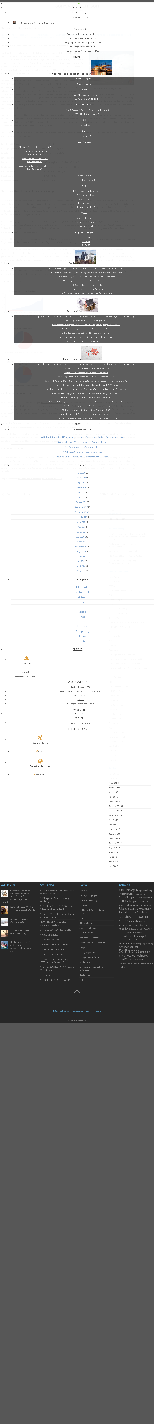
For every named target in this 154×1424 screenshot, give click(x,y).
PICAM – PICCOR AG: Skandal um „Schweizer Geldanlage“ (53, 923)
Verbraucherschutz (135, 959)
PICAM (150, 929)
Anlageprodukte (82, 587)
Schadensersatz (128, 947)
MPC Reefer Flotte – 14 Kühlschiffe (53, 949)
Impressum (83, 905)
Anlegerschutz (125, 893)
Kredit (146, 925)
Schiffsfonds (129, 951)
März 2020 (81, 472)
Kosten (82, 980)
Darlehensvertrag (139, 904)
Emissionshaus (82, 597)
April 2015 (81, 522)
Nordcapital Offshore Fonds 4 (51, 954)
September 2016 (81, 507)
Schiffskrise (145, 951)
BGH (121, 901)
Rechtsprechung (82, 631)
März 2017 (81, 497)
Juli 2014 (81, 556)
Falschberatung (127, 908)
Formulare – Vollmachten (89, 937)
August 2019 (81, 482)
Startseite (83, 890)
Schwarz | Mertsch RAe (76, 1020)
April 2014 (81, 566)
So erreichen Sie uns (87, 928)
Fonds (82, 607)
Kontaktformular (86, 932)
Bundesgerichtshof (134, 901)
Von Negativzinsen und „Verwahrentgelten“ (82, 447)
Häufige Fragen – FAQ (87, 952)
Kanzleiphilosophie (86, 962)
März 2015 (81, 526)
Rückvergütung (140, 944)
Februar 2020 (81, 477)
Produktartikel (82, 626)
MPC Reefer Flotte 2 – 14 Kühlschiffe (54, 944)
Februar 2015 (81, 531)
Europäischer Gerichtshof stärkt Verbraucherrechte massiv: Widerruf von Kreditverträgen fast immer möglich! (82, 437)
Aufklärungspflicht (139, 894)
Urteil (122, 959)
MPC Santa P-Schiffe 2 (49, 934)
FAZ (83, 621)
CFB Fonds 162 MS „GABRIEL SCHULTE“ (56, 930)
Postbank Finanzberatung (135, 932)
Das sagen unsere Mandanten (90, 957)
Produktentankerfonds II (128, 939)
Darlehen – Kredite (82, 592)
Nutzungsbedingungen (88, 895)
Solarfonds (122, 956)
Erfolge (82, 602)
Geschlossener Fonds (134, 918)
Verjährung (128, 963)
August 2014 (81, 551)
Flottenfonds (132, 913)
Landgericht (135, 929)
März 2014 (81, 571)
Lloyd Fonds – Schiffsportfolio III (53, 975)
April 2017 (81, 492)
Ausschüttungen (127, 897)
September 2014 (81, 546)
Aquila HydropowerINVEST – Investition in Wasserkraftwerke (82, 442)
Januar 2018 (81, 487)
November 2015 (81, 512)
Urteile (82, 641)
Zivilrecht (123, 967)
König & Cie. (125, 928)
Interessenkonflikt (133, 925)
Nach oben (77, 993)
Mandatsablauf (85, 975)
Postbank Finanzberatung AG (132, 936)
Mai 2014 (81, 561)
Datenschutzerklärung (88, 900)
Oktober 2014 (81, 541)
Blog (81, 918)
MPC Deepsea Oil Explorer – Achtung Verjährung (82, 452)
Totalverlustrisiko (137, 955)
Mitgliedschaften (85, 923)
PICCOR (121, 933)
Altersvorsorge (127, 890)
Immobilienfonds (137, 921)
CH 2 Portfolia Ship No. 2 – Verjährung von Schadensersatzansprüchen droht (82, 456)
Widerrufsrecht (148, 963)
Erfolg (149, 905)
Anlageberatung (144, 890)
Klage (141, 925)
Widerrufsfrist (137, 963)
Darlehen (128, 904)
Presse (82, 616)
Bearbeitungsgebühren (144, 897)
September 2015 (81, 517)
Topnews (82, 636)
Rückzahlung (149, 944)
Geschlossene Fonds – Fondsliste (92, 942)
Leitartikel (82, 611)
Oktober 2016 (81, 502)
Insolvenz (123, 924)
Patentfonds (144, 929)
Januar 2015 (81, 536)
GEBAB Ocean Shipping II (50, 939)
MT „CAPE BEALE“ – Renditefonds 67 (55, 980)
